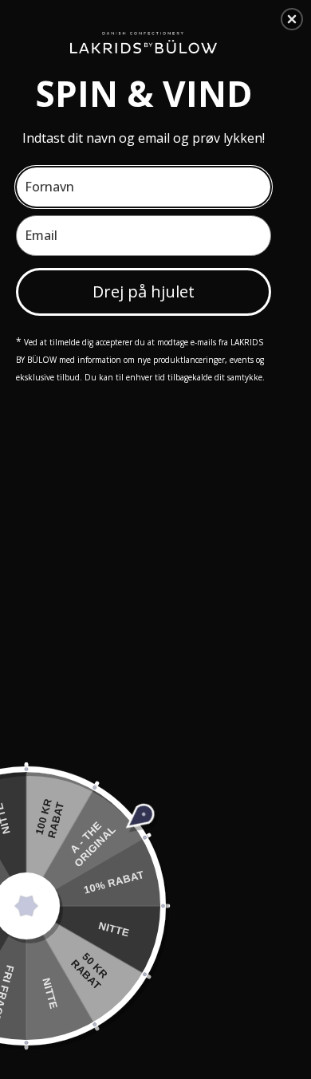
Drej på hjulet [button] (144, 291)
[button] (291, 19)
